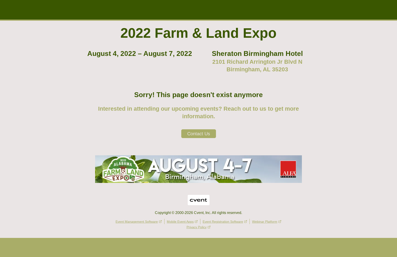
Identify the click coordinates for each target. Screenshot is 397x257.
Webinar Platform (264, 221)
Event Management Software (137, 221)
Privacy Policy (197, 227)
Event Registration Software (223, 221)
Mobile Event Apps (180, 221)
